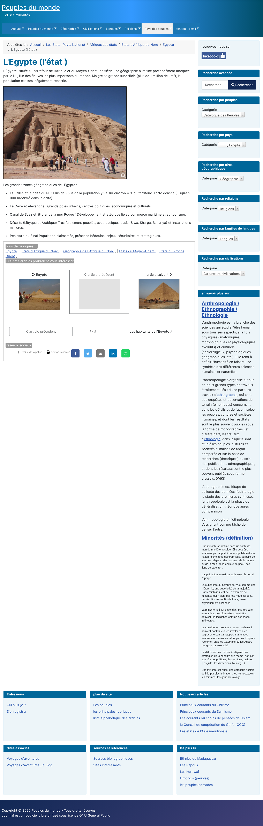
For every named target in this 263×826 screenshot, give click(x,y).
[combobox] (215, 85)
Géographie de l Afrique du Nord (88, 251)
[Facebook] (75, 353)
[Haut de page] (256, 818)
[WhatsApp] (125, 353)
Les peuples (102, 705)
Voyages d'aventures (23, 758)
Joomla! (8, 815)
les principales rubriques (112, 711)
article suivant (158, 274)
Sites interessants (107, 765)
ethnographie (227, 395)
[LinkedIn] (113, 353)
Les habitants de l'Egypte (150, 331)
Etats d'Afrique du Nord (40, 251)
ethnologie (212, 439)
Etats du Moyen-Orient (137, 251)
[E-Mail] (100, 353)
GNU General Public (94, 815)
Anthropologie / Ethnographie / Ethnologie (220, 309)
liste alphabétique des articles (116, 718)
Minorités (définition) (227, 538)
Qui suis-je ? (16, 705)
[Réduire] (14, 352)
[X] (88, 353)
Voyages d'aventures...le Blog (29, 765)
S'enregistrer (17, 711)
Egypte (11, 251)
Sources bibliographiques (113, 758)
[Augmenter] (18, 352)
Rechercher (244, 85)
